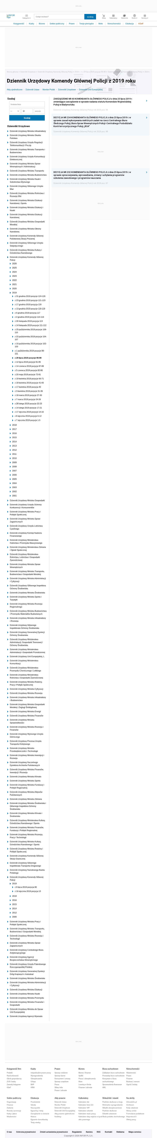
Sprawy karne (60, 1076)
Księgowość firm (14, 1069)
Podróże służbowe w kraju (112, 1102)
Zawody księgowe (14, 1084)
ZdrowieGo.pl (131, 1102)
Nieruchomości (114, 24)
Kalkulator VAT (84, 1108)
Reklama (120, 1132)
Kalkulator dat (83, 1102)
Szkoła (33, 1105)
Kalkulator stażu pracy (87, 1114)
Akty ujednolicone (14, 90)
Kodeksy (58, 1117)
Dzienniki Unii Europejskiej (91, 90)
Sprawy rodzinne (61, 1073)
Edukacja (129, 24)
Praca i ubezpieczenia (87, 1079)
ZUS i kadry (11, 1081)
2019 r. (77, 72)
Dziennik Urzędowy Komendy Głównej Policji (55, 72)
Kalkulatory (83, 1098)
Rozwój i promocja (14, 1111)
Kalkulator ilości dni (85, 1105)
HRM (33, 1087)
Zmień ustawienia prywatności (54, 1132)
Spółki (80, 1076)
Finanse (129, 1079)
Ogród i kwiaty (131, 1084)
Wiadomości (131, 1073)
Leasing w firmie (84, 1084)
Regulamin (77, 1132)
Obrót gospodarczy (14, 1079)
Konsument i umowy (62, 1079)
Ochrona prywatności (26, 1132)
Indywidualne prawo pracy (41, 1073)
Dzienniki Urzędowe (28, 72)
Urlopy (33, 1081)
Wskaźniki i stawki (110, 1098)
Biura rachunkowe (110, 1069)
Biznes (42, 24)
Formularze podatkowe (135, 1114)
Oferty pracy (131, 1120)
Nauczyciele (35, 1108)
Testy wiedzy (35, 1122)
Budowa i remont (132, 1081)
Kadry (31, 24)
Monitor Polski (49, 90)
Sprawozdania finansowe (112, 1084)
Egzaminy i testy (37, 1111)
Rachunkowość (13, 1076)
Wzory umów (131, 1111)
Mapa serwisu (135, 1132)
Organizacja (11, 1102)
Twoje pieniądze (86, 24)
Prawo (72, 24)
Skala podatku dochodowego (113, 1117)
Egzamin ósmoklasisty (39, 1120)
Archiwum (130, 1105)
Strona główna (12, 72)
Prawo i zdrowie (61, 1090)
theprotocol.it (131, 1117)
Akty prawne (60, 1098)
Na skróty (130, 1098)
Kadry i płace (12, 1114)
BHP (32, 1084)
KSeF (141, 24)
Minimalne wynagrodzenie (112, 1105)
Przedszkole (35, 1102)
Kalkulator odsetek (85, 1111)
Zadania (10, 1108)
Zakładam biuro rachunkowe (113, 1073)
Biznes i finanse (84, 1073)
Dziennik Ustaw (32, 90)
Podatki (10, 1073)
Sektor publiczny (57, 24)
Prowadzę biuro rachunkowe (113, 1076)
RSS (98, 1132)
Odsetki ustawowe (109, 1114)
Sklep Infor (59, 1087)
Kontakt (108, 1132)
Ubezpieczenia (36, 1079)
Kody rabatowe (132, 1108)
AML (104, 1087)
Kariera (89, 1132)
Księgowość (18, 24)
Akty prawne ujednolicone (64, 1114)
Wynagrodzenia (37, 1076)
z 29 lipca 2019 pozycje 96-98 (94, 72)
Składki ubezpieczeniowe (112, 1108)
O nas (9, 1132)
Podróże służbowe (109, 1111)
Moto (100, 24)
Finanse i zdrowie (85, 1087)
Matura (33, 1117)
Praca (57, 1084)
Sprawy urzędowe (61, 1081)
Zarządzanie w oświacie (40, 1114)
